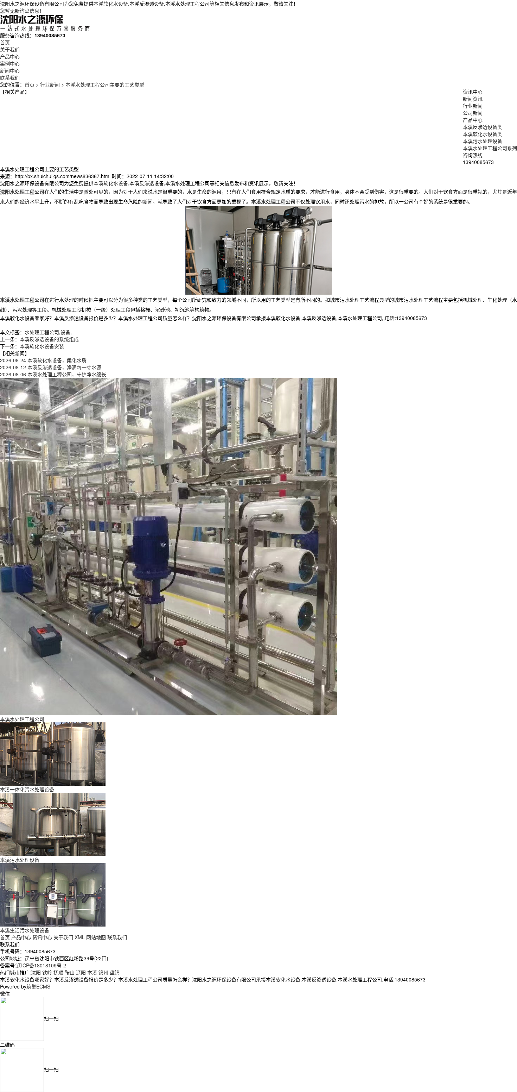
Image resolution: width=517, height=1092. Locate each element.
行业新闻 (50, 84)
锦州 (103, 972)
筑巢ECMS (38, 986)
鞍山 (70, 972)
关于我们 (10, 49)
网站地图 (96, 937)
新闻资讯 (473, 98)
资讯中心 (42, 937)
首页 (5, 42)
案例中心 (10, 63)
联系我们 (10, 77)
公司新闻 (473, 112)
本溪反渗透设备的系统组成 (49, 339)
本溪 (92, 972)
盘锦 (115, 972)
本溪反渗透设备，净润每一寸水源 (50, 367)
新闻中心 (10, 70)
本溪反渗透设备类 (482, 126)
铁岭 (47, 972)
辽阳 (81, 972)
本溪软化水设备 (111, 3)
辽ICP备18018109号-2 (41, 965)
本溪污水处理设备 (482, 140)
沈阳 (36, 972)
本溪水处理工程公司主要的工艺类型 (104, 84)
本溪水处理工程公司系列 (490, 147)
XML (80, 937)
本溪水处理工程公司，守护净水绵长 (53, 374)
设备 (65, 331)
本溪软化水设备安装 (42, 346)
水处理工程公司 (42, 331)
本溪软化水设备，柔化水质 (43, 360)
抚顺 (58, 972)
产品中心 (10, 56)
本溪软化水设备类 (482, 133)
